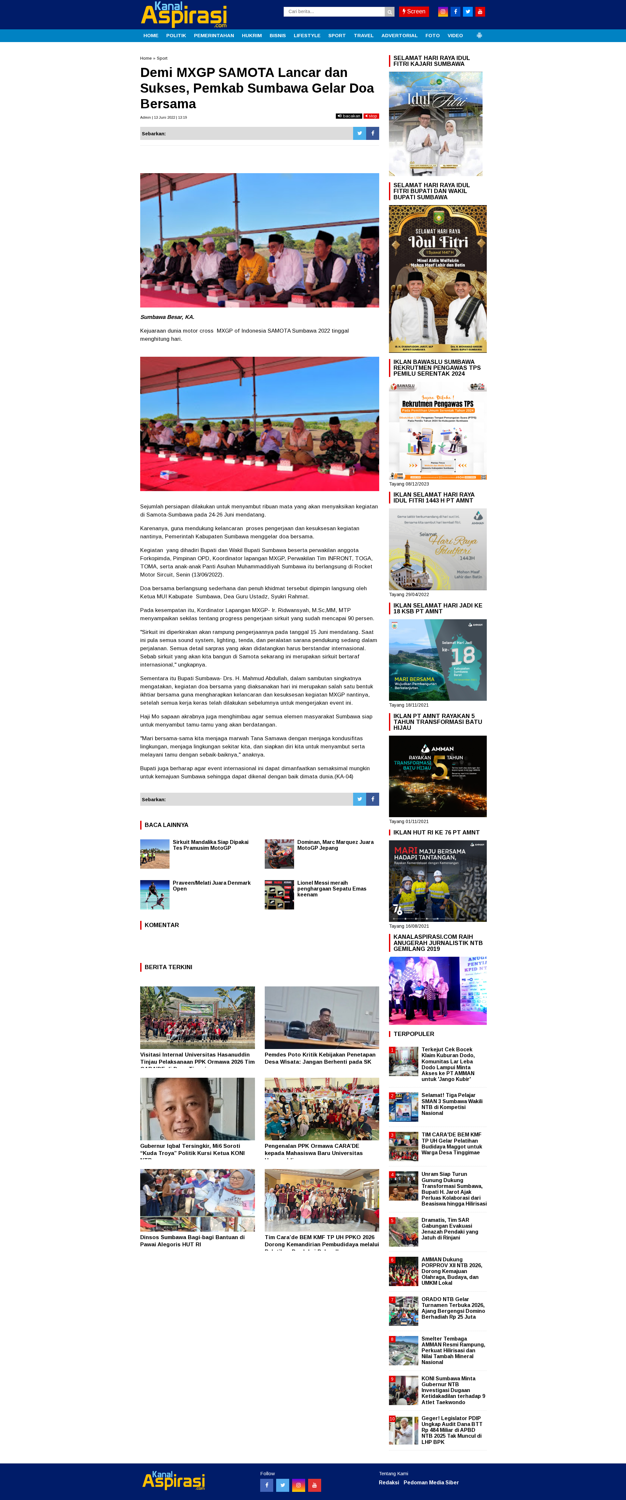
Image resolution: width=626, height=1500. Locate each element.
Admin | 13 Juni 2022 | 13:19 (163, 117)
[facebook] (455, 12)
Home (146, 58)
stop (372, 115)
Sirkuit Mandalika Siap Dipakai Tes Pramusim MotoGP (210, 845)
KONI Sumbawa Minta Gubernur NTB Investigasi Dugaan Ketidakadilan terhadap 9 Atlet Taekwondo (453, 1390)
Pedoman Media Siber (431, 1482)
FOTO (432, 35)
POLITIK (176, 35)
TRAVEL (364, 35)
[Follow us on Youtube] (314, 1485)
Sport (162, 58)
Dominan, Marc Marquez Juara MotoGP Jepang (335, 845)
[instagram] (443, 12)
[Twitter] (359, 133)
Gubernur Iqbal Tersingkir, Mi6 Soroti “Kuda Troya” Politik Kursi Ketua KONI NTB (192, 1153)
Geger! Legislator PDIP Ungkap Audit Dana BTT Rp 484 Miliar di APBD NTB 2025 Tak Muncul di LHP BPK (452, 1430)
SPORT (337, 35)
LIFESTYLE (307, 35)
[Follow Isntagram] (298, 1485)
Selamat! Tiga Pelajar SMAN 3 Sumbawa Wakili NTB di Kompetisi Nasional (452, 1104)
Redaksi (389, 1482)
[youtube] (480, 12)
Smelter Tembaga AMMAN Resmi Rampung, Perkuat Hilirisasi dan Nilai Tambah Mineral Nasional (453, 1350)
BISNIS (278, 35)
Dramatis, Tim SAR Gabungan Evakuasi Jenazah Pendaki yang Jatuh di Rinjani (450, 1229)
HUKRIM (252, 35)
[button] (479, 32)
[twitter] (468, 12)
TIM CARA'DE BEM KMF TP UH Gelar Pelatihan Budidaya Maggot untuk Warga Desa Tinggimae (452, 1143)
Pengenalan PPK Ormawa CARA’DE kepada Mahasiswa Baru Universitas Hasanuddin (314, 1153)
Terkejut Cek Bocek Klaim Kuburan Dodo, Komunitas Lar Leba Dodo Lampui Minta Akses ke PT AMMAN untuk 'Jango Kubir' (448, 1064)
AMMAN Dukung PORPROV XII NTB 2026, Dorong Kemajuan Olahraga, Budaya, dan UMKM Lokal (452, 1271)
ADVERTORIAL (399, 35)
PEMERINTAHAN (214, 35)
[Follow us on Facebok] (266, 1485)
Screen (415, 11)
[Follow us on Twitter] (282, 1485)
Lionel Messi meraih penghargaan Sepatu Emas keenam (331, 888)
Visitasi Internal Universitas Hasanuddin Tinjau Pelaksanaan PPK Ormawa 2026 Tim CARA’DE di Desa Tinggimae (197, 1062)
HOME (150, 35)
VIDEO (455, 35)
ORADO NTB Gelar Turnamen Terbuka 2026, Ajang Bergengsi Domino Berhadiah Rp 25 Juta (453, 1308)
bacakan (351, 115)
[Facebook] (372, 133)
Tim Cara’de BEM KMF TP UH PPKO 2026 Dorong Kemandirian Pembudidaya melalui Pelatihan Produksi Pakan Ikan (322, 1244)
